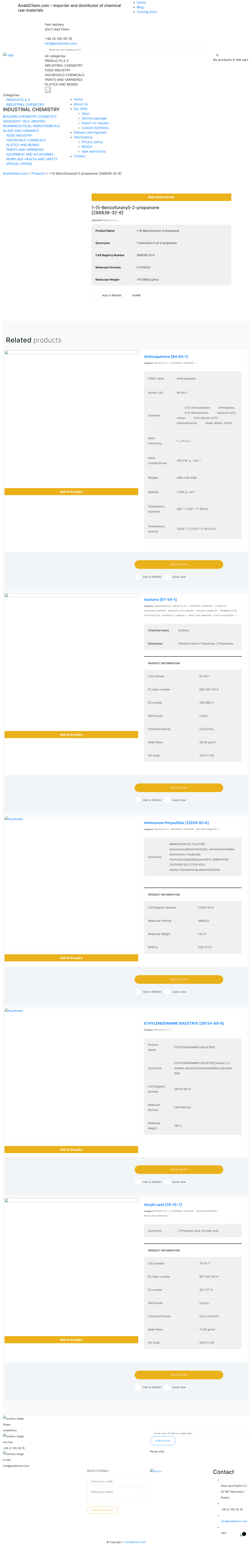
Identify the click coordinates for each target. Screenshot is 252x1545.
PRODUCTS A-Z (17, 100)
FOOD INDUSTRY (18, 135)
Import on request (95, 123)
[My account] (214, 50)
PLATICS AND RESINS (22, 145)
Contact (80, 156)
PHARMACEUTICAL (18, 126)
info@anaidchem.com (61, 43)
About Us (81, 104)
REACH (87, 147)
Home (141, 2)
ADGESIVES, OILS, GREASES (24, 121)
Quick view (179, 576)
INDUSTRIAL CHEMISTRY (24, 104)
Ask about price (161, 197)
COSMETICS (47, 116)
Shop (85, 113)
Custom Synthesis (95, 128)
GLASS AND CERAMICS (21, 131)
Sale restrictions (94, 151)
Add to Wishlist (152, 576)
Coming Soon (147, 12)
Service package (94, 118)
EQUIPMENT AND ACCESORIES (29, 154)
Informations (83, 137)
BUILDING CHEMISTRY (20, 116)
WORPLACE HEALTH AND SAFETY (31, 159)
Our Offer (81, 109)
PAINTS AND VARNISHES (24, 150)
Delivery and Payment (90, 132)
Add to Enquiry (71, 492)
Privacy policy (92, 142)
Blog (140, 7)
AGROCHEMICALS (46, 126)
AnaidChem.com (136, 1542)
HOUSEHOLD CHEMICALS (25, 140)
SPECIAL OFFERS (18, 164)
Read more (179, 564)
